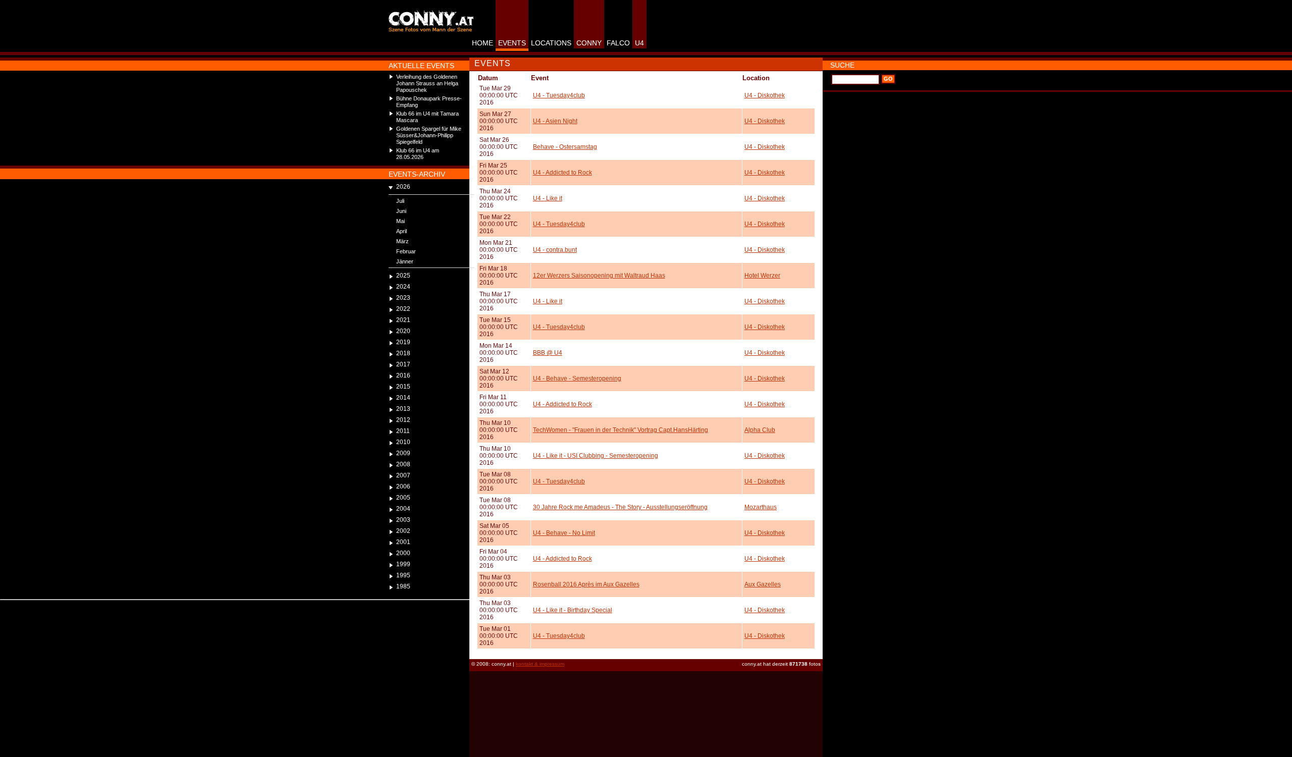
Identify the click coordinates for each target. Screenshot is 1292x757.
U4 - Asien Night (555, 121)
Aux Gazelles (762, 584)
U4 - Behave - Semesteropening (577, 378)
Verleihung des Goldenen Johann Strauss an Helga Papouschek (427, 83)
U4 (639, 43)
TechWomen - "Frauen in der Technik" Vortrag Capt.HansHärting (620, 430)
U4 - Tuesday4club (559, 95)
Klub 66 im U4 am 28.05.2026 (417, 153)
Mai (400, 221)
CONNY (589, 43)
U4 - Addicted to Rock (562, 172)
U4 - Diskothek (764, 95)
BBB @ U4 (547, 352)
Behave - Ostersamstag (565, 146)
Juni (401, 211)
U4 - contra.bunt (555, 249)
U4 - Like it (547, 198)
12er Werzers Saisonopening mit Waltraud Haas (599, 275)
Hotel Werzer (762, 275)
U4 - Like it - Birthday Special (572, 610)
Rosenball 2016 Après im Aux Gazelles (586, 584)
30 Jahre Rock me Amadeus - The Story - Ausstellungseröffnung (620, 507)
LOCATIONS (551, 43)
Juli (400, 201)
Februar (406, 251)
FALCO (618, 43)
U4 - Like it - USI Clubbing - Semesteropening (595, 455)
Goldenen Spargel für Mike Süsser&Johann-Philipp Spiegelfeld (428, 135)
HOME (482, 43)
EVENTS (512, 43)
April (401, 231)
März (402, 241)
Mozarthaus (760, 507)
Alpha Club (759, 430)
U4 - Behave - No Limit (564, 532)
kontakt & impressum (540, 664)
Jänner (404, 261)
